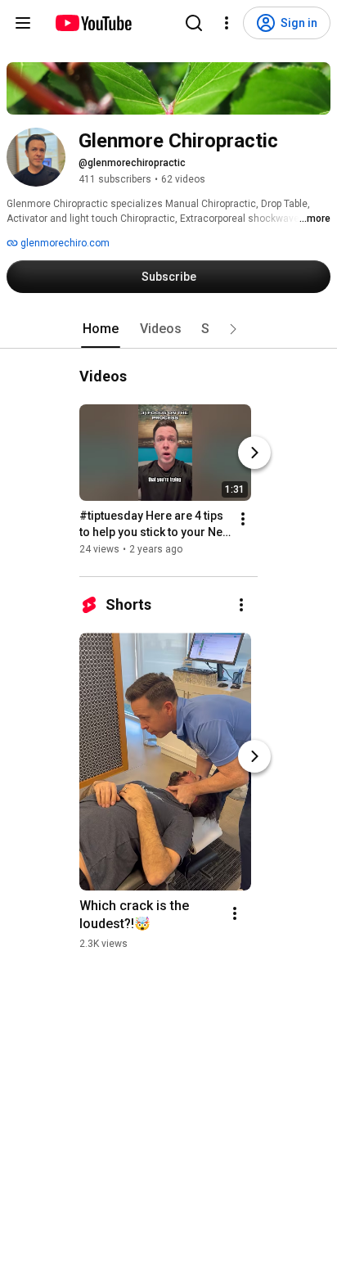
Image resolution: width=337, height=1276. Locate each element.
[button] (233, 329)
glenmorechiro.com (64, 243)
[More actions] (243, 519)
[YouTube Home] (93, 23)
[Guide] (23, 23)
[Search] (194, 23)
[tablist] (168, 329)
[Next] (254, 452)
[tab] (100, 329)
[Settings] (226, 23)
